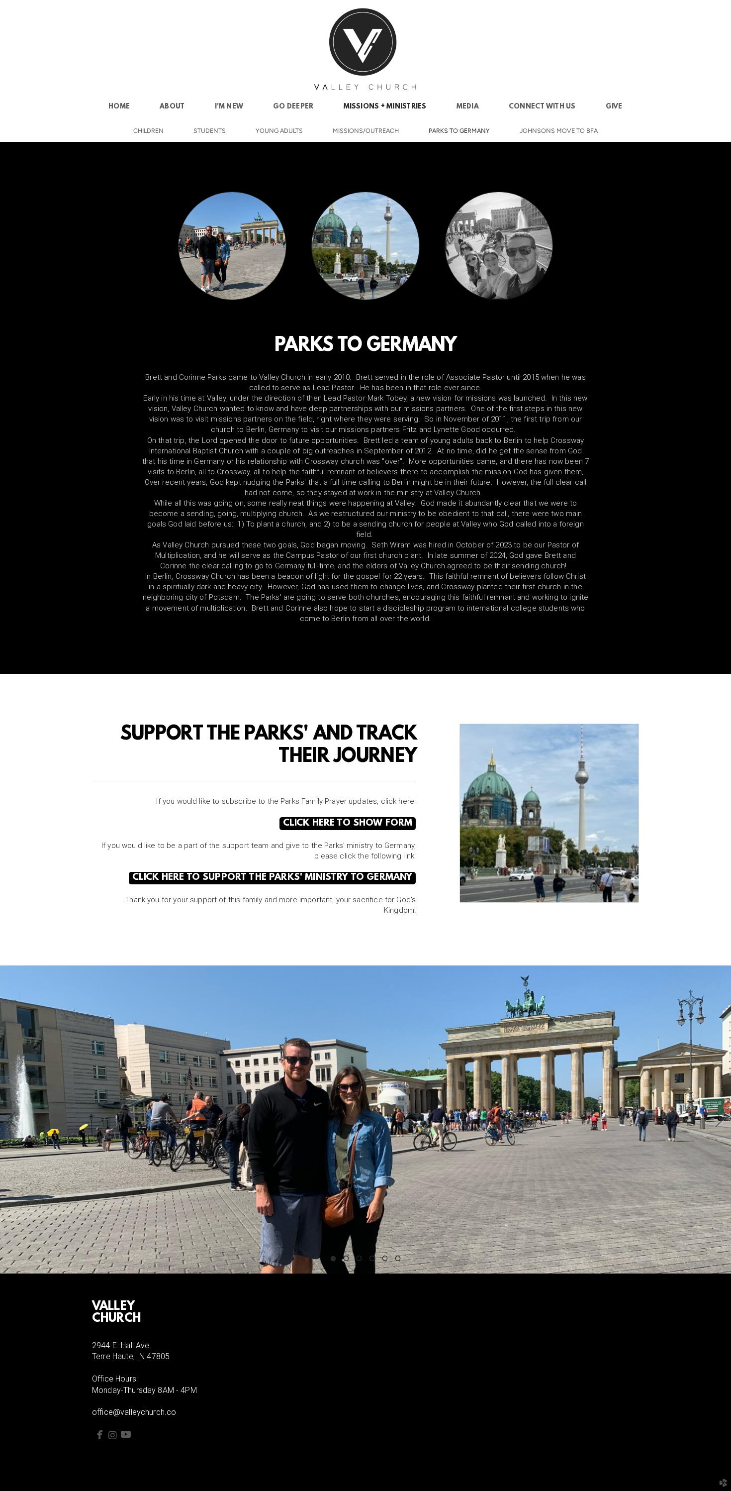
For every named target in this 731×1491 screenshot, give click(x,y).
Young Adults (279, 130)
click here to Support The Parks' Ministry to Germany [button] (272, 877)
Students (209, 130)
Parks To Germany (459, 130)
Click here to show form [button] (348, 823)
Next (720, 1119)
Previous (11, 1119)
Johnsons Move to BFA (559, 130)
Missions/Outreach (366, 130)
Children (148, 130)
